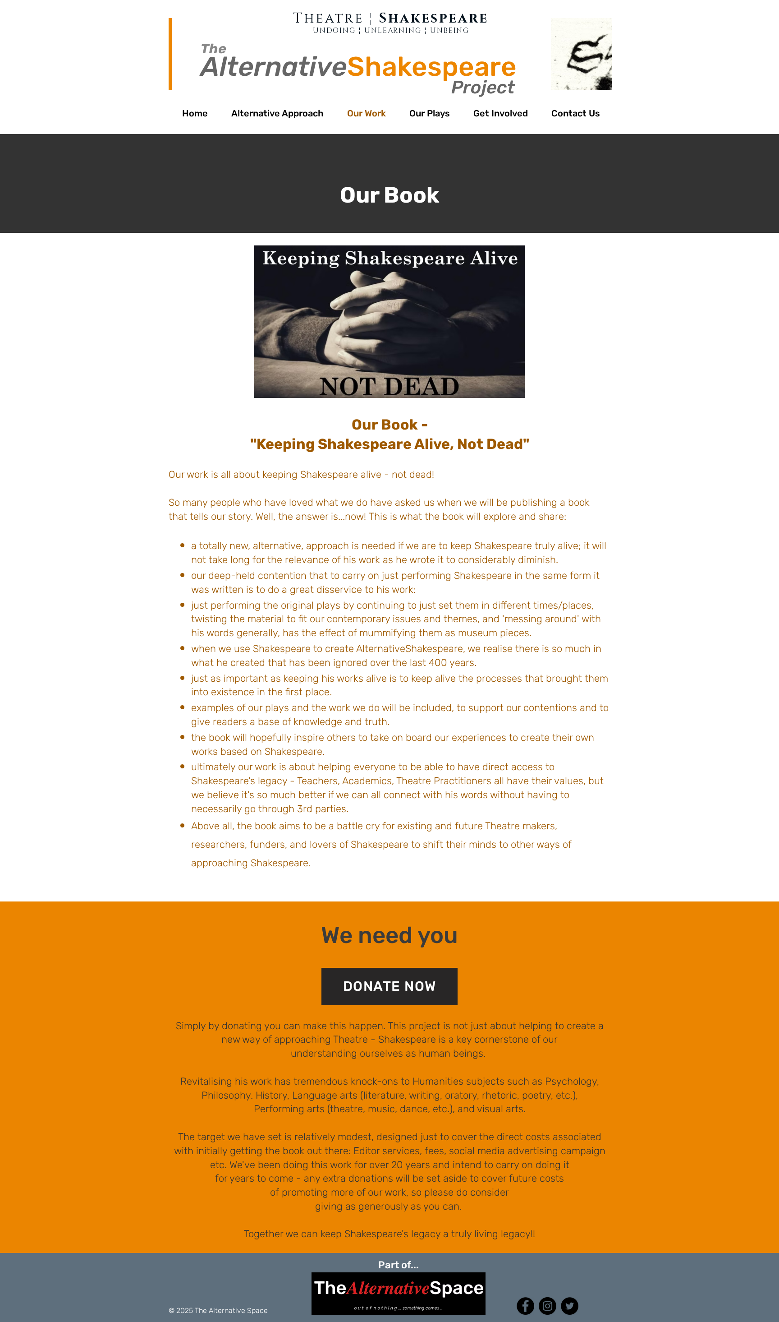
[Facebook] (525, 1306)
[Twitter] (569, 1306)
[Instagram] (547, 1306)
